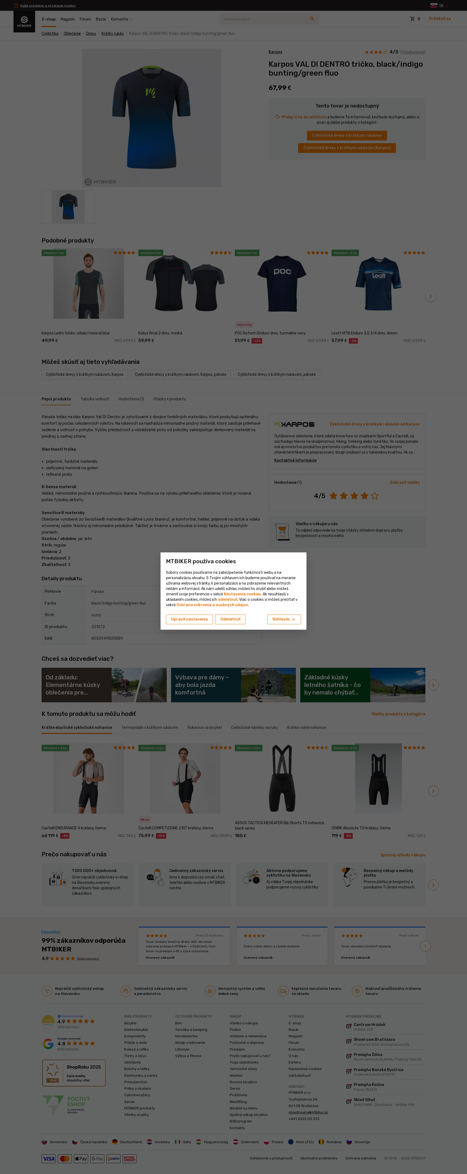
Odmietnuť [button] (231, 619)
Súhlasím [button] (284, 620)
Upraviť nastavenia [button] (189, 619)
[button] (228, 599)
